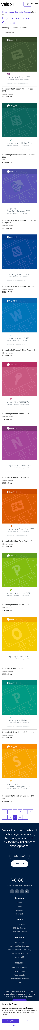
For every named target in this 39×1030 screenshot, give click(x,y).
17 (4, 817)
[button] (36, 4)
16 (30, 812)
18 (10, 817)
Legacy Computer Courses (20, 12)
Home (4, 12)
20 (20, 817)
